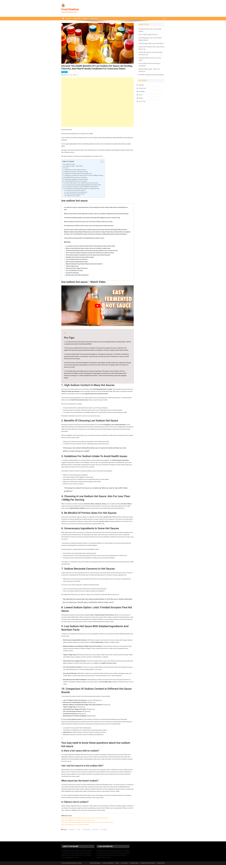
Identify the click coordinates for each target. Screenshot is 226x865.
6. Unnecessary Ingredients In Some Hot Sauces (75, 179)
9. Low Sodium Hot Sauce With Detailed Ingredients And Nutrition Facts (82, 185)
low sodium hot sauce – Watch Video (73, 166)
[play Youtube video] (97, 305)
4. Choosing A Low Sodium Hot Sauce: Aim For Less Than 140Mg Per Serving (83, 175)
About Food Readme (95, 863)
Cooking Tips (94, 18)
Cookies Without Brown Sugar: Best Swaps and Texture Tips (150, 53)
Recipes (85, 18)
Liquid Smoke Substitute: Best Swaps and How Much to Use (152, 48)
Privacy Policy (124, 863)
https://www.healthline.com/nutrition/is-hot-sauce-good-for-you (78, 820)
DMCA (117, 863)
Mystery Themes (77, 863)
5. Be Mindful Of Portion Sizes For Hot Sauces (75, 177)
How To (68, 18)
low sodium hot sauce (69, 164)
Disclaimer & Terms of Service (148, 863)
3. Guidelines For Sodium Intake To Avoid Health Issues (77, 173)
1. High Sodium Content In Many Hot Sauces (74, 169)
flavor (78, 829)
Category (141, 85)
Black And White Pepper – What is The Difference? (149, 70)
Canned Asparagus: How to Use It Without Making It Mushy (150, 39)
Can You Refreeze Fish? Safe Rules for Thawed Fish (149, 64)
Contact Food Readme (108, 863)
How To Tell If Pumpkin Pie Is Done (148, 34)
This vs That (76, 18)
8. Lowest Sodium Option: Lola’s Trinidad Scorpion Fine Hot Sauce (81, 183)
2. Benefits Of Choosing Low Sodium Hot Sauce (75, 171)
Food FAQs (142, 91)
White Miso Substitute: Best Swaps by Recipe (151, 74)
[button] (101, 161)
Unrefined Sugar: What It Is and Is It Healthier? (151, 43)
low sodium (104, 829)
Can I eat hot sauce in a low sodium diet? (77, 192)
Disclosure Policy (134, 863)
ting (76, 75)
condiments (71, 829)
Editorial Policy (161, 863)
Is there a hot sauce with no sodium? (76, 190)
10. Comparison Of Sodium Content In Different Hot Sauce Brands (81, 186)
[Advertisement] (97, 89)
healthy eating (86, 829)
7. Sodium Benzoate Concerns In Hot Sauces (75, 181)
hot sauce (95, 829)
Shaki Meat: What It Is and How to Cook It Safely (150, 59)
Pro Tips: (65, 168)
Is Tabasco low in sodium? (73, 195)
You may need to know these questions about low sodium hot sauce (81, 188)
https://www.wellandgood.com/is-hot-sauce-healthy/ (75, 824)
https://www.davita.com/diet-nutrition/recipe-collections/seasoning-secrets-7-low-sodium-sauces (87, 822)
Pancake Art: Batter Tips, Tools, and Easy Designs (150, 30)
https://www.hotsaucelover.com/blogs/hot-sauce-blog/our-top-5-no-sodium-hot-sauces (84, 818)
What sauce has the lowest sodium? (76, 194)
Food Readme (70, 9)
